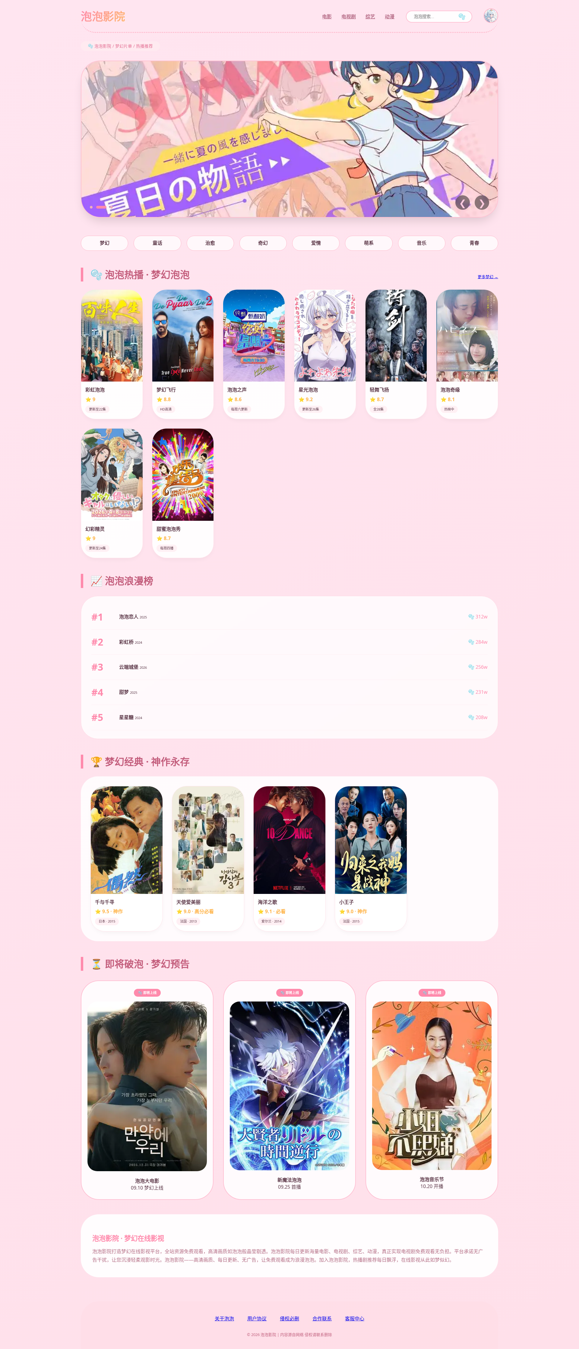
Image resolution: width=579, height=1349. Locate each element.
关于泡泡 (224, 1318)
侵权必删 (289, 1318)
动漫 (389, 16)
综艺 (370, 16)
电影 (327, 16)
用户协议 (257, 1318)
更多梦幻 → (488, 276)
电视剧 (348, 16)
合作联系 (322, 1318)
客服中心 (354, 1318)
